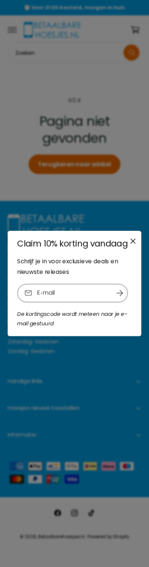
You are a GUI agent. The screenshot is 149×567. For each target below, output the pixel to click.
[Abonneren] (119, 293)
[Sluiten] (133, 241)
